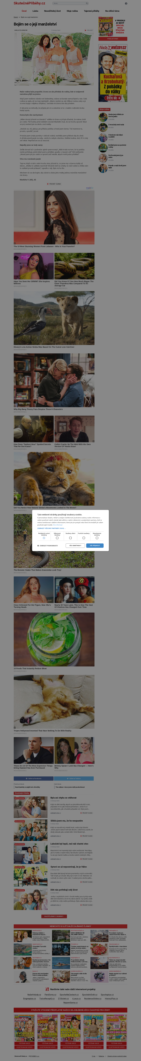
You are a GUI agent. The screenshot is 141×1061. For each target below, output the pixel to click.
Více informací (57, 525)
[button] (70, 528)
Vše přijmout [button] (95, 545)
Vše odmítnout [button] (75, 545)
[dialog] (70, 530)
